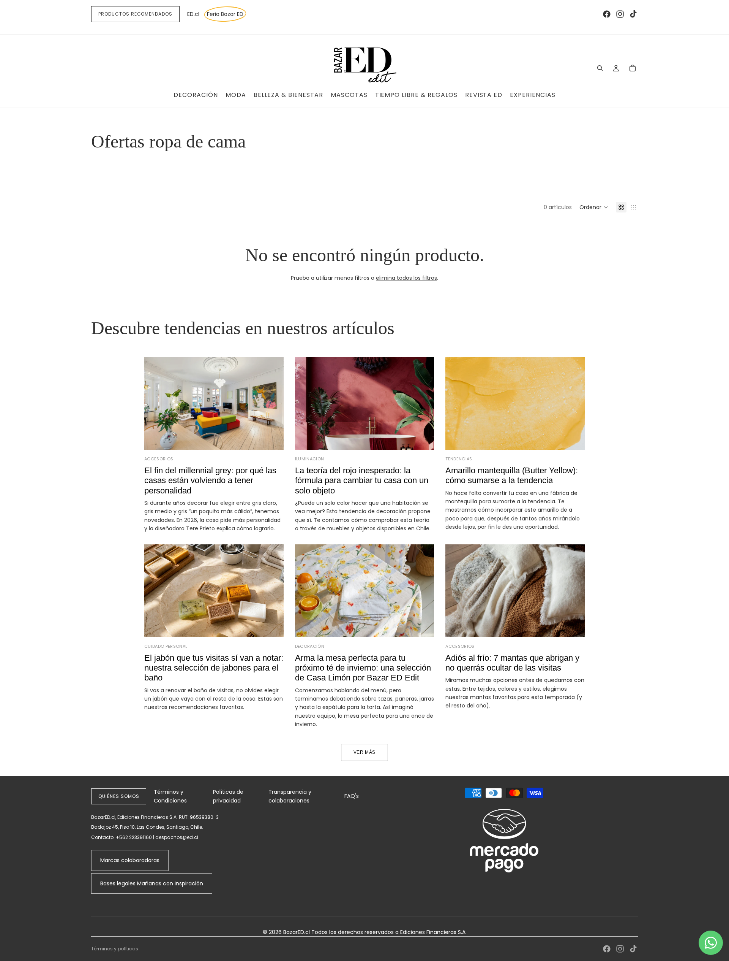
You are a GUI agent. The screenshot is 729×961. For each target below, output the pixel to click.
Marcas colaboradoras (129, 860)
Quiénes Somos (118, 796)
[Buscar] (600, 68)
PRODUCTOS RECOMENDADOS (135, 14)
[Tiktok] (633, 14)
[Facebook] (606, 14)
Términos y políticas (114, 948)
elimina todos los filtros (406, 278)
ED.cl (193, 14)
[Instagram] (620, 14)
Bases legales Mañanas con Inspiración (151, 883)
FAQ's (351, 796)
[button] (593, 207)
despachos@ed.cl (176, 837)
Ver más (364, 752)
